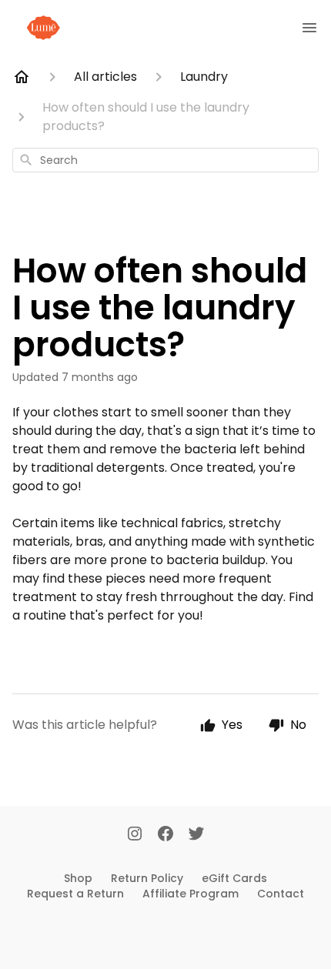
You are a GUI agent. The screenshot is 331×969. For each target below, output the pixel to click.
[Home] (21, 77)
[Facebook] (165, 835)
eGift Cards (234, 878)
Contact (280, 893)
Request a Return (75, 893)
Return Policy (147, 878)
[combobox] (165, 160)
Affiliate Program (190, 893)
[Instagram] (134, 835)
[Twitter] (196, 835)
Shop (78, 878)
